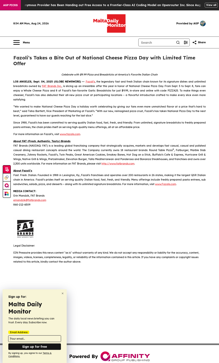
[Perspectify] (6, 177)
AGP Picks (10, 5)
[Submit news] (6, 169)
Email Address (19, 332)
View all (211, 5)
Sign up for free (34, 347)
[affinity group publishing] (6, 186)
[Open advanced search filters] (186, 42)
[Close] (62, 293)
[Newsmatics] (6, 194)
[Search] (178, 42)
